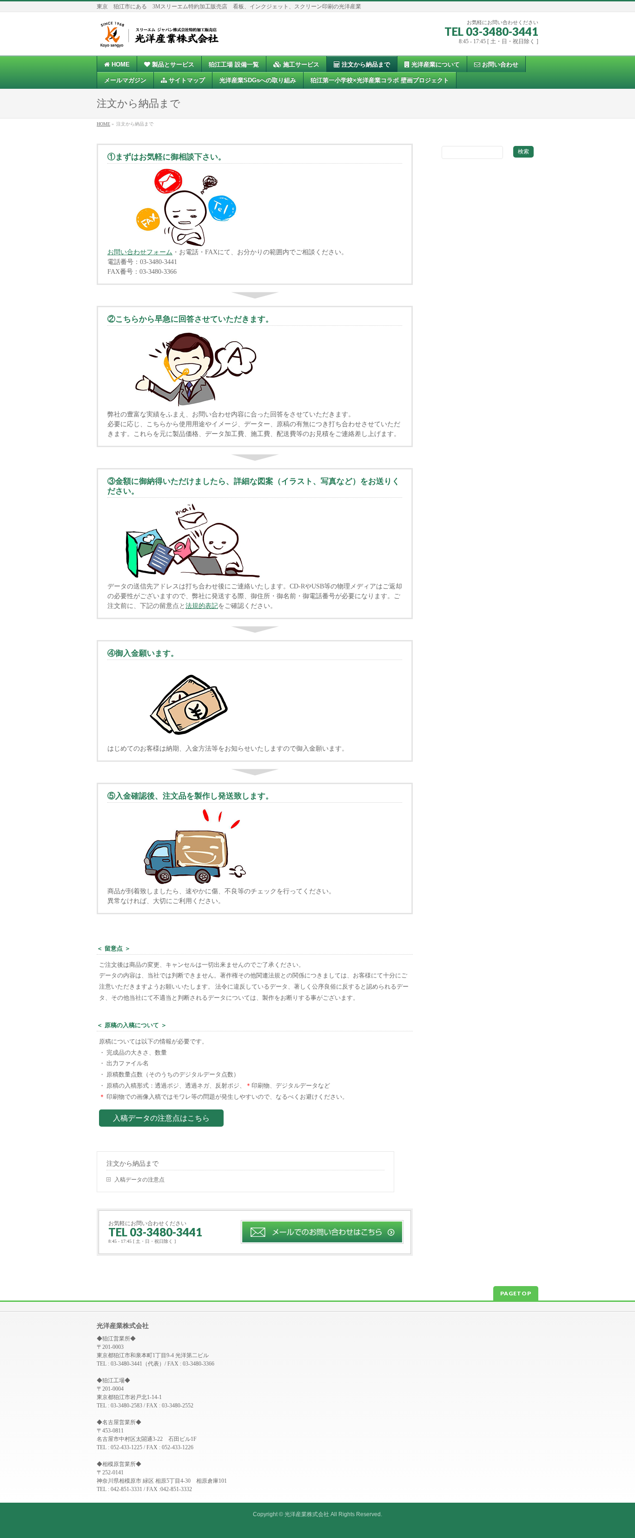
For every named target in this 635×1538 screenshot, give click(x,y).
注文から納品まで (132, 1163)
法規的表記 (201, 605)
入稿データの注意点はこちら (161, 1118)
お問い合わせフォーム (139, 252)
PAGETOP (515, 1293)
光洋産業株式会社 (306, 1514)
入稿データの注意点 (139, 1179)
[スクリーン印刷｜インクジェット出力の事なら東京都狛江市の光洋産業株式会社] (159, 38)
